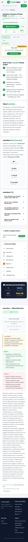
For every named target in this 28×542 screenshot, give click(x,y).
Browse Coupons (19, 532)
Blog (16, 530)
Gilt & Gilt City (18, 511)
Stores (7, 9)
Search (24, 5)
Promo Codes (16, 37)
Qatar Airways (18, 504)
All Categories (5, 43)
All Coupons (4, 523)
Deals (4, 40)
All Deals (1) (6, 37)
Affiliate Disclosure (19, 527)
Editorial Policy (6, 491)
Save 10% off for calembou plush (14, 50)
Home (2, 9)
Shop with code (14, 53)
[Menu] (2, 2)
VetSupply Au (18, 509)
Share (22, 26)
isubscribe (17, 506)
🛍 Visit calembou (11, 26)
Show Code (21, 236)
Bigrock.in (17, 514)
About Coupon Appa (20, 521)
